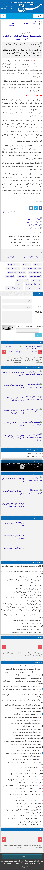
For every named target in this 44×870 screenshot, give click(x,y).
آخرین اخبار (38, 662)
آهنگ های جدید (35, 276)
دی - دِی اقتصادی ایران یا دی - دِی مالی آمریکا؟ (27, 714)
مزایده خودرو (36, 280)
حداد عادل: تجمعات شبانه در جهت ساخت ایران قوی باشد (23, 669)
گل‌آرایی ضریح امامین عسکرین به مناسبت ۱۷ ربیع (26, 773)
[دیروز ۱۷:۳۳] (33, 376)
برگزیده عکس (38, 518)
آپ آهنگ (37, 264)
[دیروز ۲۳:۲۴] (32, 645)
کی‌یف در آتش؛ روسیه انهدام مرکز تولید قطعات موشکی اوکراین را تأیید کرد (22, 611)
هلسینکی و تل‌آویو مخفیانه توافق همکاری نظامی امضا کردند (23, 810)
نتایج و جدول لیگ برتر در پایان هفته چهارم (28, 738)
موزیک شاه (26, 264)
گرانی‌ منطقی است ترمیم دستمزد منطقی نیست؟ (25, 239)
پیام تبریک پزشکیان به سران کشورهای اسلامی (27, 791)
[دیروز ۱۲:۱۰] (33, 427)
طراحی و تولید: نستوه (22, 867)
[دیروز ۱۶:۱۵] (22, 466)
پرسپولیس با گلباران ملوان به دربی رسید (13, 479)
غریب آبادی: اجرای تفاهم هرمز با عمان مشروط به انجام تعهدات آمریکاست (22, 695)
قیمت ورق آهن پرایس (33, 284)
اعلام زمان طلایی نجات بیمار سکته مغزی (33, 846)
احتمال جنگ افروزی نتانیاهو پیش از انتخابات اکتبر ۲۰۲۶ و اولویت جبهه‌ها (22, 616)
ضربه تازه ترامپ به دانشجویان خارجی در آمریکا (27, 816)
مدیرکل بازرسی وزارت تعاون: (22, 33)
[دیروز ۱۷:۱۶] (12, 645)
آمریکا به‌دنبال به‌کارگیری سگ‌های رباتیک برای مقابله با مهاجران (22, 686)
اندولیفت (19, 284)
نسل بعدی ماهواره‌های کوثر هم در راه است (13, 424)
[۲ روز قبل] (33, 507)
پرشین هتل (22, 276)
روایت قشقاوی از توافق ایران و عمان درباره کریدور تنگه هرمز (22, 819)
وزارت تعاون (10, 257)
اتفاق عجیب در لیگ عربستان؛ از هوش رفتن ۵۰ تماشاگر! (24, 580)
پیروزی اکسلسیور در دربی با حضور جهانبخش (27, 800)
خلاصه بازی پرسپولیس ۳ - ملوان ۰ (30, 747)
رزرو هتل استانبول (13, 268)
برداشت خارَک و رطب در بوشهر (14, 548)
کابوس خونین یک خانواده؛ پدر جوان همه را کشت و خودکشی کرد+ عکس (22, 572)
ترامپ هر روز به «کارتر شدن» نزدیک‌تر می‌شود (27, 759)
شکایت (31, 257)
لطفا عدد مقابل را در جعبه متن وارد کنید (30, 327)
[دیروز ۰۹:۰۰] (33, 552)
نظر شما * (38, 312)
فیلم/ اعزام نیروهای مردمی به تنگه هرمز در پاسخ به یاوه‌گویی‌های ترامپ (22, 567)
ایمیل (40, 306)
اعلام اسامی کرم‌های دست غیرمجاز (13, 846)
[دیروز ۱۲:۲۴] (33, 414)
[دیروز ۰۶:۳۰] (32, 837)
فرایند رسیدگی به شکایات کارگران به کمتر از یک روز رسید (22, 37)
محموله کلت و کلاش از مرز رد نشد (30, 623)
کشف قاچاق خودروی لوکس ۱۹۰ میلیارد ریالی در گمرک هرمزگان (33, 360)
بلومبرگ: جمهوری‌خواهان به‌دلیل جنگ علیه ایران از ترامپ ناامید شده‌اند (23, 682)
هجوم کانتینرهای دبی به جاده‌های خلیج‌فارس (27, 678)
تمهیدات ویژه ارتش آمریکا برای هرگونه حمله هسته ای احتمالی (22, 598)
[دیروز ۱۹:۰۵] (33, 526)
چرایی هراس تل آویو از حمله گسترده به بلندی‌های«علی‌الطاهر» (22, 604)
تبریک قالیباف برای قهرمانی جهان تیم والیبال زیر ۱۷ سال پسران (22, 717)
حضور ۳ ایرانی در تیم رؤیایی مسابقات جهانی (27, 803)
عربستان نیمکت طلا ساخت (32, 583)
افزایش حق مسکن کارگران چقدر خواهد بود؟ (27, 245)
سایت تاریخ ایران (13, 264)
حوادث (40, 637)
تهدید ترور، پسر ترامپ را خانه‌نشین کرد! (29, 776)
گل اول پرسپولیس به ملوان (33, 812)
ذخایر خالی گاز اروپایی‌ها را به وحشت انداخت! (27, 732)
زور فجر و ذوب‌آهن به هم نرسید (31, 756)
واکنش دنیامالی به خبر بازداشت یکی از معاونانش (26, 744)
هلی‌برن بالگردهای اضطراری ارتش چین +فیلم (27, 735)
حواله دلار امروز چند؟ (34, 453)
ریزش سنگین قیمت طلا (34, 456)
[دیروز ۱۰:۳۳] (32, 350)
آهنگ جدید (10, 276)
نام (41, 300)
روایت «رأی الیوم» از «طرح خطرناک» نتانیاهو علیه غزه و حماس (22, 786)
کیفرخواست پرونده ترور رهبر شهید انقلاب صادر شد (25, 632)
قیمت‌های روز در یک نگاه (34, 450)
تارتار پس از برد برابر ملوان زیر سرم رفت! (28, 720)
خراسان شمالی (21, 257)
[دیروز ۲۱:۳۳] (33, 482)
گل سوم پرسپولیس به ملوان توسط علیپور (28, 782)
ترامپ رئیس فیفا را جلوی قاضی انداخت (29, 629)
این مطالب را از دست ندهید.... (32, 367)
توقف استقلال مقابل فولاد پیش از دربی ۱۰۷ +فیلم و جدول (13, 505)
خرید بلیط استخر (22, 280)
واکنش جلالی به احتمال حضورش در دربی (28, 729)
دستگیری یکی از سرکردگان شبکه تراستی (13, 373)
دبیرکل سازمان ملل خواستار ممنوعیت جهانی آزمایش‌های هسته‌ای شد (22, 701)
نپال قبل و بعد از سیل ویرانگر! (32, 726)
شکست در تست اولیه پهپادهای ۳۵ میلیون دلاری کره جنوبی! (23, 586)
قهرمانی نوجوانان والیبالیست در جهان (13, 492)
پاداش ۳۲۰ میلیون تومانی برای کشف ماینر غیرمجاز (14, 437)
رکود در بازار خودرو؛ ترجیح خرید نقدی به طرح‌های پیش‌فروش (13, 360)
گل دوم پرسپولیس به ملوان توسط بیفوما (29, 807)
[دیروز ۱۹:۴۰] (33, 495)
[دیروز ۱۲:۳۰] (33, 401)
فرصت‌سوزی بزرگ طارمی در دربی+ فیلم (29, 577)
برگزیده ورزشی (37, 473)
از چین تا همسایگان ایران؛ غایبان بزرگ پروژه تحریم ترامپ (23, 753)
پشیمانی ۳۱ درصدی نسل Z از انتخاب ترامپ (28, 666)
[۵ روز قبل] (12, 350)
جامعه (37, 15)
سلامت (40, 829)
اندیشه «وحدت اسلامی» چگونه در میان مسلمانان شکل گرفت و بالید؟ (23, 690)
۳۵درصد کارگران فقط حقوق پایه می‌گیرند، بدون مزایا (24, 236)
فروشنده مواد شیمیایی (33, 288)
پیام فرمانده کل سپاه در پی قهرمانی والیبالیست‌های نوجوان (23, 672)
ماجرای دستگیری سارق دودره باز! (12, 654)
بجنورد (38, 257)
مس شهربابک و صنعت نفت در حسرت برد (28, 767)
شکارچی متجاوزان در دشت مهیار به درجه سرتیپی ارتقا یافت (13, 411)
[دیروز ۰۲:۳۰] (12, 837)
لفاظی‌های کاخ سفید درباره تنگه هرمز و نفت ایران (26, 620)
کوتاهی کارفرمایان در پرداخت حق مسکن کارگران (25, 242)
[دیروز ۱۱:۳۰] (33, 439)
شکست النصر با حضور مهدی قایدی (30, 711)
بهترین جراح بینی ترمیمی (16, 272)
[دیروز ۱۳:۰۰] (33, 539)
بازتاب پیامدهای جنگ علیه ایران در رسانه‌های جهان (26, 723)
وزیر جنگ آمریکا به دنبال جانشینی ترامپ (28, 595)
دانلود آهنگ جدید (35, 272)
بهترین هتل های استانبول (32, 268)
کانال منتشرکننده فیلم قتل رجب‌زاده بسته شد (15, 399)
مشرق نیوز (25, 6)
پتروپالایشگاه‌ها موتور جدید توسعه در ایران (13, 524)
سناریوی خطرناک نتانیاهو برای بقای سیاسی (28, 708)
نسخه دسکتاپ (22, 856)
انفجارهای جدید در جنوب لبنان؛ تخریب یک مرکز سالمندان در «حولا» (23, 763)
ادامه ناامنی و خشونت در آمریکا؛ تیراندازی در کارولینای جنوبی (22, 741)
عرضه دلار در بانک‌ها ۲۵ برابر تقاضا (30, 770)
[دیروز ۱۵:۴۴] (33, 389)
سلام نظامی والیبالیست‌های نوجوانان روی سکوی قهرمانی (24, 795)
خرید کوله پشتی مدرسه (14, 288)
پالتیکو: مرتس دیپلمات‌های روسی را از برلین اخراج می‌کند (24, 779)
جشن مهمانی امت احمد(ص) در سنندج (14, 536)
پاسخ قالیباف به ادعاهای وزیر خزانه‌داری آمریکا (27, 592)
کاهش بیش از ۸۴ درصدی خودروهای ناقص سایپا (26, 788)
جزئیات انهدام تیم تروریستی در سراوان (14, 386)
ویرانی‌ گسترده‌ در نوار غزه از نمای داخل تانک (27, 675)
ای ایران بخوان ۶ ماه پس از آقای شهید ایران (28, 824)
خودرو (40, 342)
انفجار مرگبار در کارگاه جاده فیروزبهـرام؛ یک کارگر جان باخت (33, 655)
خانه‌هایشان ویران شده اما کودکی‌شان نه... (28, 798)
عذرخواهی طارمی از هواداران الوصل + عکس (27, 589)
